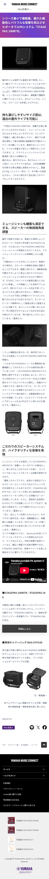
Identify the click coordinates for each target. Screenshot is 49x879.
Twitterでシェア (38, 727)
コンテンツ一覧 (13, 745)
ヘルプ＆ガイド (9, 776)
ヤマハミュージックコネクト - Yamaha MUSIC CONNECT (24, 4)
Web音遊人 (8, 727)
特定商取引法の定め (11, 800)
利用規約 (6, 783)
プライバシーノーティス (12, 788)
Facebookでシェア (44, 727)
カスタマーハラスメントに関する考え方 (19, 805)
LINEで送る (32, 727)
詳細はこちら (24, 628)
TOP (3, 745)
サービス (6, 769)
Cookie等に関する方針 (12, 794)
